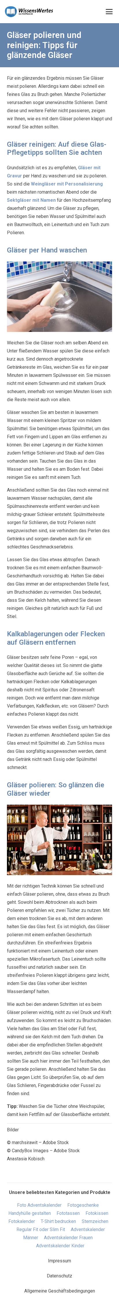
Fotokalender (21, 1221)
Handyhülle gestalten (29, 1213)
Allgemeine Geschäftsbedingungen (59, 1291)
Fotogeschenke (83, 1205)
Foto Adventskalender (39, 1205)
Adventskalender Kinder (60, 1245)
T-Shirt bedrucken (58, 1221)
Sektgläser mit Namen (31, 200)
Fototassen (68, 1213)
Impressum (59, 1261)
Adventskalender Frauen (68, 1237)
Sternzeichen (95, 1221)
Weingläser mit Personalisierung (67, 184)
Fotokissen (96, 1213)
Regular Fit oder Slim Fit (40, 1229)
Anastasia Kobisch (25, 1159)
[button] (109, 11)
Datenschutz (59, 1276)
